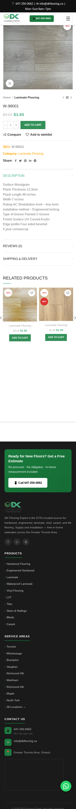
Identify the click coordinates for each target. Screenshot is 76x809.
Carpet (11, 624)
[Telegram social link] (35, 160)
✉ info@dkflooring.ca (49, 3)
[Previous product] (63, 97)
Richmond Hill (15, 673)
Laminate (12, 577)
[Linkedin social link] (30, 160)
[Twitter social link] (20, 160)
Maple (10, 693)
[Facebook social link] (16, 160)
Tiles (9, 603)
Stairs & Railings (17, 610)
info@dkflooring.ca (25, 741)
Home (7, 97)
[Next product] (71, 97)
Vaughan (12, 666)
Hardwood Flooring (18, 563)
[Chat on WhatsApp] (65, 786)
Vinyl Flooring (15, 590)
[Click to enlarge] (10, 83)
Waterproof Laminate (20, 583)
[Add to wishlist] (31, 293)
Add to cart (33, 124)
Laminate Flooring (26, 97)
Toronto (11, 646)
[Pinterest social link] (25, 160)
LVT (9, 597)
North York (13, 700)
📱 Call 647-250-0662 (28, 482)
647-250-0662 (22, 729)
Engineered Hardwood (20, 570)
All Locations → (16, 706)
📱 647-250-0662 (22, 3)
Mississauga (14, 653)
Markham (12, 680)
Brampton (13, 660)
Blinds (10, 617)
